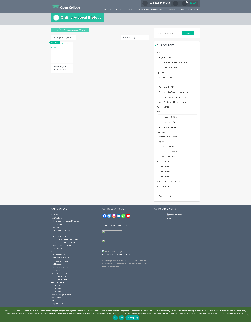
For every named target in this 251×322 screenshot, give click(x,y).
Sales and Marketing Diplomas (172, 97)
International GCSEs (168, 117)
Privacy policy (132, 318)
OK (115, 318)
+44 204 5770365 (160, 3)
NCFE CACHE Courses (166, 146)
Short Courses (163, 186)
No (121, 318)
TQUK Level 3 (165, 196)
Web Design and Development (172, 102)
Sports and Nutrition (168, 127)
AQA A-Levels (165, 57)
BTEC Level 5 (164, 176)
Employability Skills (167, 87)
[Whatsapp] (123, 216)
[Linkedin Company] (119, 216)
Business (163, 82)
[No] (247, 314)
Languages (161, 141)
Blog (182, 9)
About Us (107, 9)
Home (55, 29)
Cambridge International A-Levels (174, 62)
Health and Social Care (167, 122)
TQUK (159, 191)
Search (188, 33)
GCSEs (118, 9)
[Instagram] (114, 216)
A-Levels (129, 9)
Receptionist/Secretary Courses (173, 92)
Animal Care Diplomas (169, 77)
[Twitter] (109, 216)
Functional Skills (163, 107)
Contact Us (193, 9)
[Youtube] (128, 216)
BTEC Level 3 (164, 166)
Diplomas (171, 9)
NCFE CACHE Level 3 (168, 156)
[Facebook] (104, 216)
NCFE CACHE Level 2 (168, 151)
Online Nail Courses (168, 136)
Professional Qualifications (150, 9)
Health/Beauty (163, 131)
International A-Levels (168, 67)
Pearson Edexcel (164, 161)
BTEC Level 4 (164, 171)
